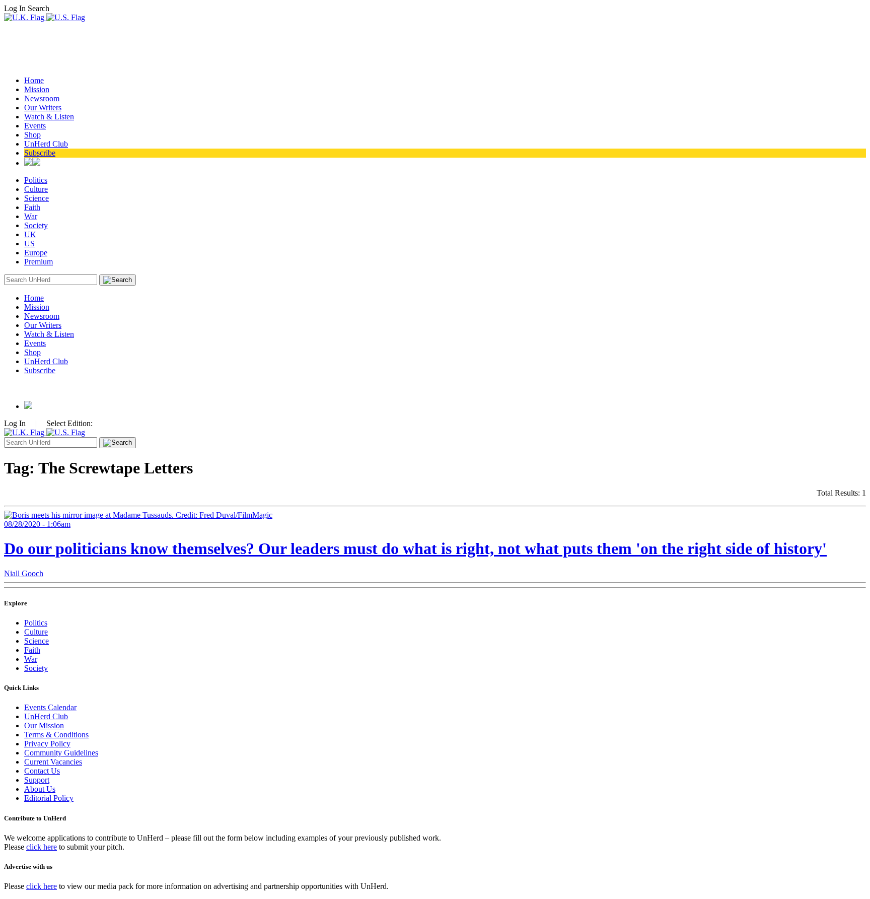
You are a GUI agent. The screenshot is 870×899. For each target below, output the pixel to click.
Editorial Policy (49, 798)
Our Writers (42, 107)
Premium (38, 261)
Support (36, 780)
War (30, 216)
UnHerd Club (46, 144)
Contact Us (42, 771)
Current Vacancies (53, 761)
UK (30, 234)
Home (34, 80)
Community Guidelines (61, 752)
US (29, 243)
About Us (39, 789)
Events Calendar (50, 707)
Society (36, 225)
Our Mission (44, 725)
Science (36, 198)
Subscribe (39, 153)
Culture (36, 189)
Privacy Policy (47, 743)
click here (41, 847)
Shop (32, 134)
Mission (36, 89)
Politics (35, 180)
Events (35, 125)
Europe (35, 252)
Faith (32, 207)
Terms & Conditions (56, 734)
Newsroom (41, 98)
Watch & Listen (49, 116)
